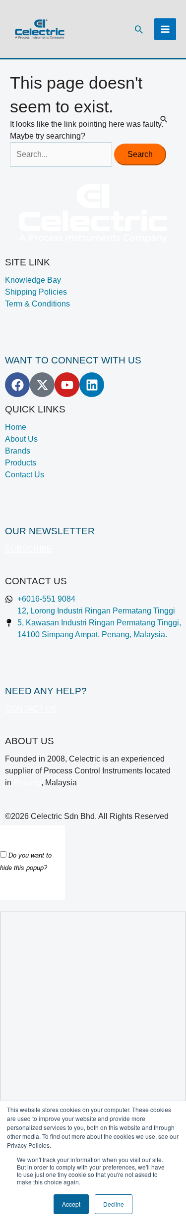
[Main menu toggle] (165, 29)
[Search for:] (62, 154)
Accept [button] (71, 1204)
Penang (27, 782)
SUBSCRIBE (28, 549)
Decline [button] (113, 1204)
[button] (138, 29)
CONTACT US (31, 709)
